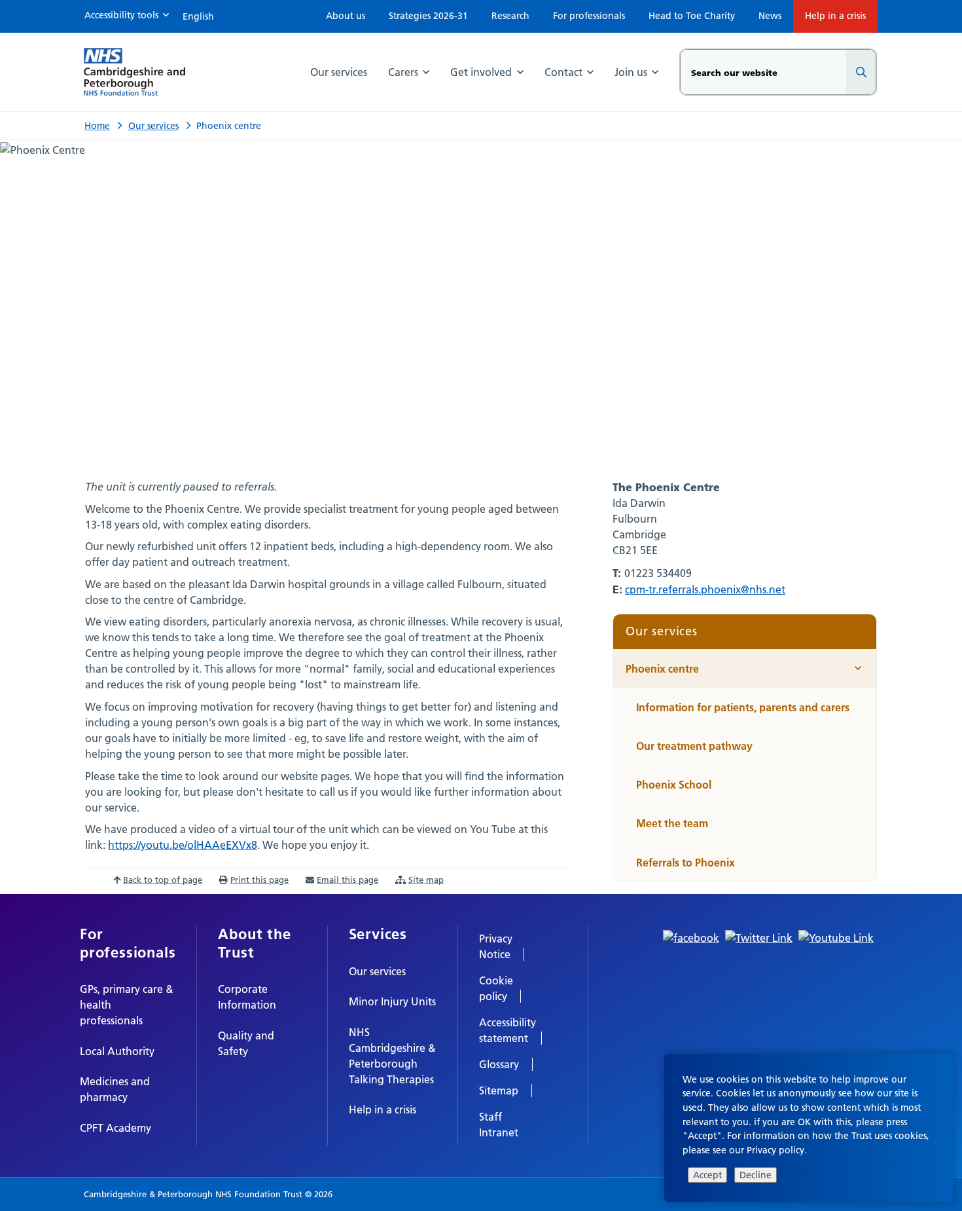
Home (97, 126)
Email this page (347, 879)
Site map (426, 879)
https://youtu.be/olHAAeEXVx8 (182, 844)
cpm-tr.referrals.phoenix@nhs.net (705, 589)
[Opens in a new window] (691, 936)
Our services (153, 126)
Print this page (259, 879)
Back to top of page (162, 879)
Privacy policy (775, 1150)
